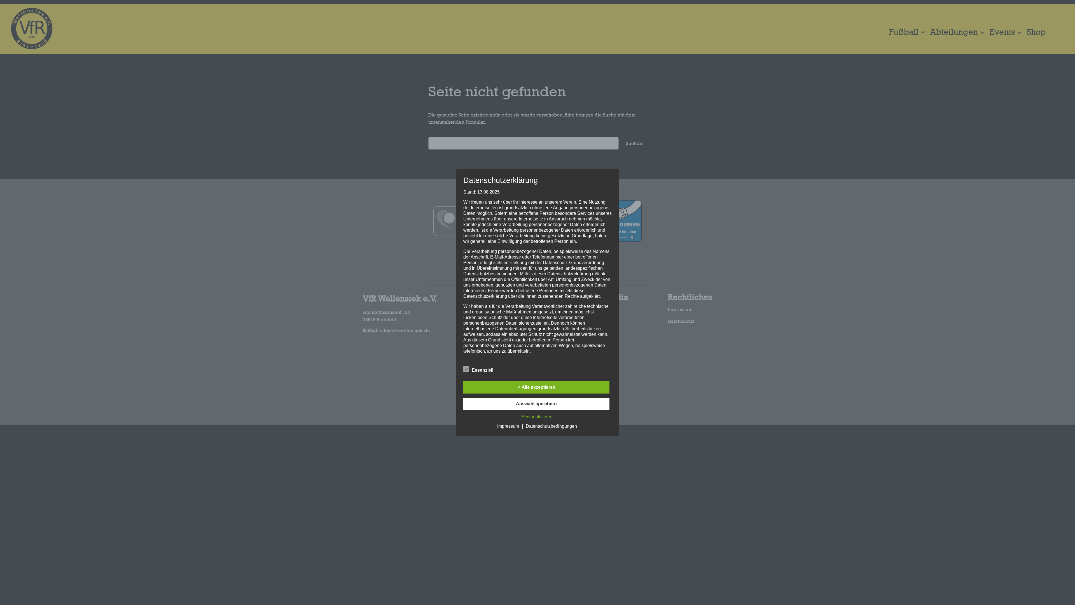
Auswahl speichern (536, 403)
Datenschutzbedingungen (551, 426)
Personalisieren (537, 416)
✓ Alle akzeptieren (536, 387)
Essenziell (482, 370)
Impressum (508, 426)
